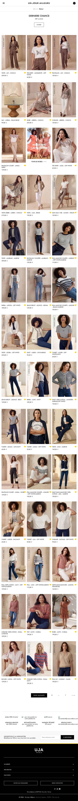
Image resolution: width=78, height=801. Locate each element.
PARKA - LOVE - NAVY (34, 399)
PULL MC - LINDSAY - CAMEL (61, 679)
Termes (49, 792)
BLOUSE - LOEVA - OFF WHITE (11, 679)
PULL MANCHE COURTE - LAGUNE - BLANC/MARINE (63, 306)
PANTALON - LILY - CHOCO (61, 73)
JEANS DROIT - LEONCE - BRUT (11, 399)
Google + (59, 789)
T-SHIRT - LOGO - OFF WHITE (36, 447)
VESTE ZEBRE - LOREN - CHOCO (12, 213)
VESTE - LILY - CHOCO (9, 73)
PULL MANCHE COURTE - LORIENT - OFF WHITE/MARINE (63, 259)
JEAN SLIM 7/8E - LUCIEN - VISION (63, 213)
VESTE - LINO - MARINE (59, 447)
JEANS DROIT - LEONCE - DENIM (37, 305)
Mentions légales (41, 797)
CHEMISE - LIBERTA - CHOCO (61, 120)
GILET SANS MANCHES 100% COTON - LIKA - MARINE (61, 493)
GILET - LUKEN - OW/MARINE (36, 352)
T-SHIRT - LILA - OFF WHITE (35, 539)
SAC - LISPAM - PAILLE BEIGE (10, 120)
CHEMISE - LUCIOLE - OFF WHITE (62, 539)
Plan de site (55, 797)
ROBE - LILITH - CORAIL (59, 632)
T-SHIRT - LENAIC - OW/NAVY (11, 447)
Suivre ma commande (21, 783)
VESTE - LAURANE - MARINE (10, 258)
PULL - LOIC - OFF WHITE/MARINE (38, 585)
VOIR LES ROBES (36, 161)
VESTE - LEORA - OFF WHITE (10, 352)
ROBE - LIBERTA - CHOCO (35, 120)
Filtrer (39, 24)
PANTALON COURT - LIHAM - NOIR (13, 492)
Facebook (55, 789)
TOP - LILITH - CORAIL (34, 632)
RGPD (49, 797)
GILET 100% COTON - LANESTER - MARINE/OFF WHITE (63, 400)
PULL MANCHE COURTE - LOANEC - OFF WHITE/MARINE (38, 493)
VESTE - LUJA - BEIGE (33, 213)
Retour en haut (77, 771)
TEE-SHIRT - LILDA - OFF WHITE (62, 165)
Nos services (7, 769)
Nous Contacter (57, 783)
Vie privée (44, 792)
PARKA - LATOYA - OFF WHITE (11, 305)
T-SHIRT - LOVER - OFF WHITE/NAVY (59, 353)
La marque (7, 764)
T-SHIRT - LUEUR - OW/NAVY (11, 539)
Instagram (57, 789)
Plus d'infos (7, 775)
